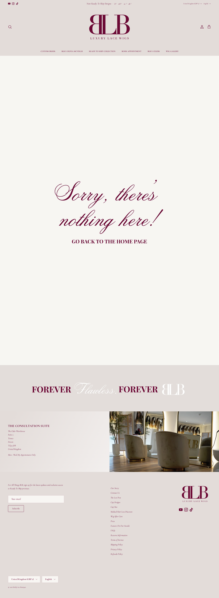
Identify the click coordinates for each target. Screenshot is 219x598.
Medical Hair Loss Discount (121, 511)
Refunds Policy (117, 554)
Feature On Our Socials (120, 525)
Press (113, 521)
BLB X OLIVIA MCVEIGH (72, 51)
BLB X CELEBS (154, 51)
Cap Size (114, 507)
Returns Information (119, 535)
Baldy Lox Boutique (19, 587)
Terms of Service (117, 540)
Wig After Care (117, 516)
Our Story (115, 488)
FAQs (113, 530)
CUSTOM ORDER (48, 51)
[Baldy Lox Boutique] (109, 27)
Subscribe (16, 508)
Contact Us (115, 492)
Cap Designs (115, 502)
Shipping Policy (117, 544)
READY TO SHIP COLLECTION (102, 51)
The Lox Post (116, 497)
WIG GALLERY (172, 51)
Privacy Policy (116, 549)
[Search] (10, 27)
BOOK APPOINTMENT (131, 51)
